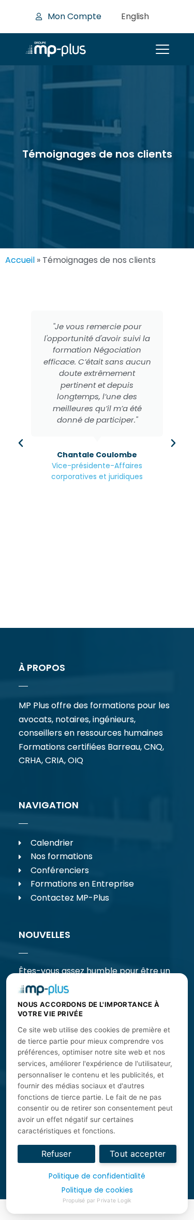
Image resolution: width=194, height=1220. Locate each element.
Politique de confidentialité (97, 1176)
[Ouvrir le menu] (162, 49)
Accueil (20, 260)
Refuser (56, 1153)
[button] (21, 443)
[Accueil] (55, 49)
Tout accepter (138, 1153)
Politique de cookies (97, 1190)
